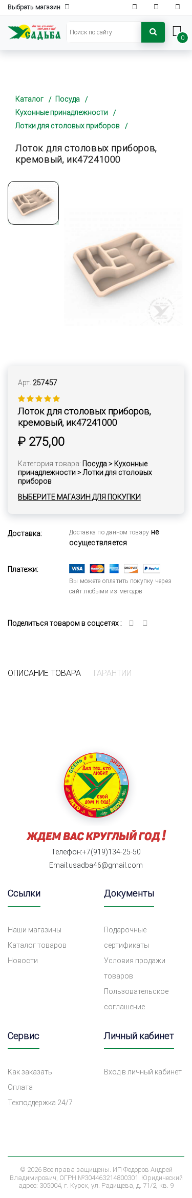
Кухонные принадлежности (61, 112)
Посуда (67, 99)
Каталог (29, 99)
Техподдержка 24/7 (40, 1103)
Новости (23, 960)
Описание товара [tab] (44, 673)
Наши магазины (34, 930)
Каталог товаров (37, 945)
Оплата (20, 1087)
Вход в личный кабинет (143, 1072)
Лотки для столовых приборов (67, 126)
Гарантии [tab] (113, 673)
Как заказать (30, 1072)
